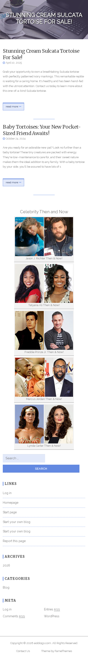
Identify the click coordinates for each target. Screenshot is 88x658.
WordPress (51, 616)
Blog (6, 587)
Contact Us (23, 651)
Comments (14, 616)
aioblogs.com (42, 643)
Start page (10, 512)
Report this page (14, 541)
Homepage (10, 502)
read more (12, 106)
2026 (6, 565)
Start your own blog (16, 522)
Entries (52, 609)
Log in (7, 493)
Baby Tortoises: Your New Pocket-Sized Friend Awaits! (42, 130)
